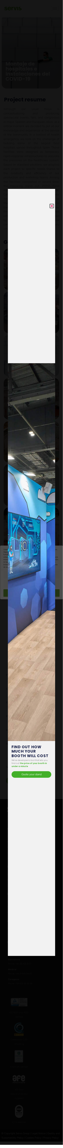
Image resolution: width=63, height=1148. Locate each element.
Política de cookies (39, 567)
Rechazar (31, 584)
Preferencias (31, 575)
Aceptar (33, 593)
